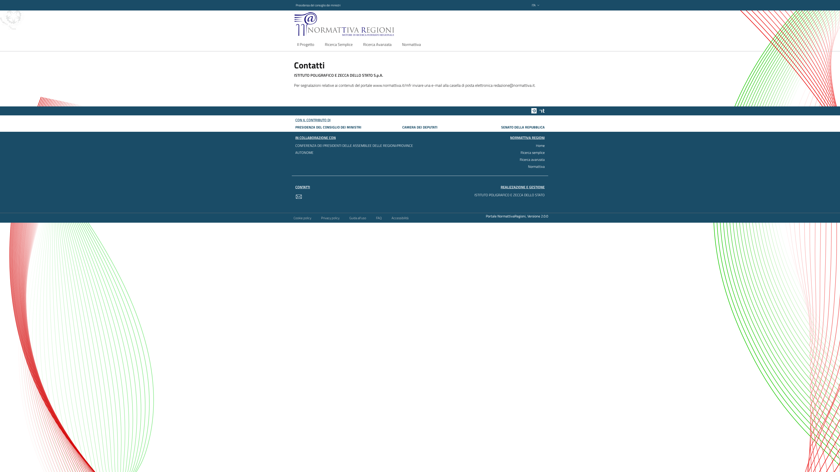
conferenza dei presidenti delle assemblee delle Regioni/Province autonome (354, 149)
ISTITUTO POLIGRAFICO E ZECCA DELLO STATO (509, 195)
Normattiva (536, 166)
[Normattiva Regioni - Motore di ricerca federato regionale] (356, 24)
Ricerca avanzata (532, 159)
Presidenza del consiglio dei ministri (318, 5)
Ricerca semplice (533, 152)
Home (540, 145)
